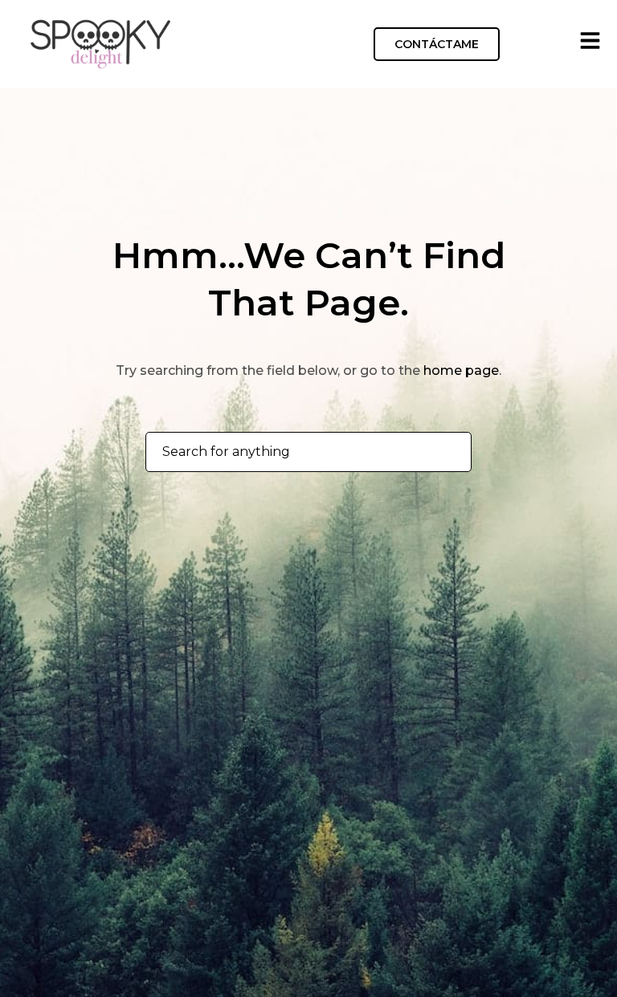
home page (461, 370)
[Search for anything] (450, 452)
